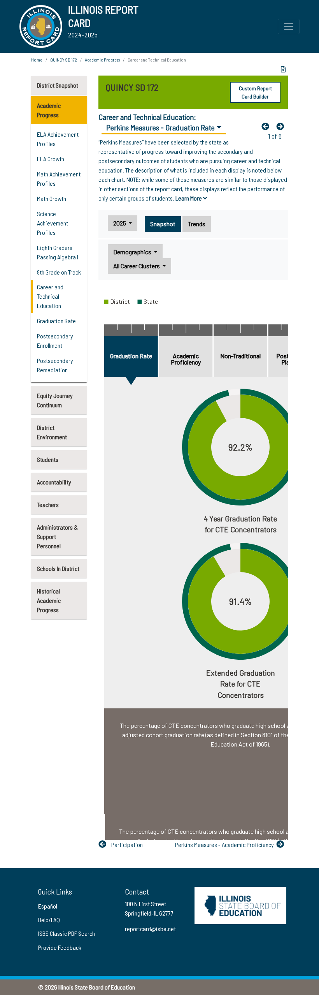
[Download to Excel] (283, 69)
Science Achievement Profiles (52, 223)
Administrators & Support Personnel (57, 536)
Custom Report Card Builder (255, 92)
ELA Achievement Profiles (58, 138)
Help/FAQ (49, 919)
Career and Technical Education (50, 296)
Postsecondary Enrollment (55, 340)
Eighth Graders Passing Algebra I (57, 252)
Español (47, 906)
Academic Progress (49, 110)
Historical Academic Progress (49, 600)
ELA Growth (50, 158)
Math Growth (51, 198)
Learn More (189, 198)
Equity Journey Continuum (55, 400)
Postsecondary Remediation (55, 365)
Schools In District (58, 568)
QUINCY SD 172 (63, 59)
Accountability (54, 482)
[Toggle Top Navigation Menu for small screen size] (289, 26)
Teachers (48, 504)
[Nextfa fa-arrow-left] (282, 126)
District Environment (52, 432)
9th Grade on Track (59, 272)
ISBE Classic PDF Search (66, 933)
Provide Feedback (59, 947)
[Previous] (267, 126)
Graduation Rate (56, 320)
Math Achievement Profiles (59, 178)
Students (47, 459)
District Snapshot (57, 85)
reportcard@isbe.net (150, 928)
